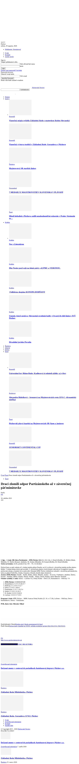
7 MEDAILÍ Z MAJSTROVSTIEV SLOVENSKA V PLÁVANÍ (36, 192)
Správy (7, 99)
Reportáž (12, 116)
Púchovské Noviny (24, 729)
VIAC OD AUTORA (25, 644)
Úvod (3, 475)
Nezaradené (13, 188)
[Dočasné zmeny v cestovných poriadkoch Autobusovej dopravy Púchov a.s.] (12, 662)
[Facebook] (4, 503)
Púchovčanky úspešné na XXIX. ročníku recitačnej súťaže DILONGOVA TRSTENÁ (37, 626)
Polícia (7, 350)
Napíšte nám (9, 725)
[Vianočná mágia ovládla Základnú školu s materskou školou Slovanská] (20, 115)
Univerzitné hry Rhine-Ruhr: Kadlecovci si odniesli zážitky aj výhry (37, 373)
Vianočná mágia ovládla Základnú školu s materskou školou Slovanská (39, 120)
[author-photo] (6, 636)
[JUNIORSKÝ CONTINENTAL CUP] (20, 441)
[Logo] (8, 93)
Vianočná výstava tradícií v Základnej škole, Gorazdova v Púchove (37, 144)
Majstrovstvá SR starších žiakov (22, 168)
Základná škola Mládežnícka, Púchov (17, 692)
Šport (11, 212)
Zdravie (7, 348)
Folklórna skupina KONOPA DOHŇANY (27, 292)
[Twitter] (11, 503)
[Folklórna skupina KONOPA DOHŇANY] (20, 286)
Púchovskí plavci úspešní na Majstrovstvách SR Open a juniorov (36, 423)
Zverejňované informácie (9, 664)
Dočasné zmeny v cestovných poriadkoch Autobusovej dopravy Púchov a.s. (32, 668)
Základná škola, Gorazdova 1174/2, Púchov (19, 716)
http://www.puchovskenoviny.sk (11, 640)
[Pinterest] (19, 503)
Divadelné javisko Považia (20, 342)
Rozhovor (12, 393)
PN (2, 494)
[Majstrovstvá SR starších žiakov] (20, 162)
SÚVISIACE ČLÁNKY (9, 644)
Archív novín (9, 57)
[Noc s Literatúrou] (20, 238)
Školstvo (12, 164)
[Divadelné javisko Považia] (20, 336)
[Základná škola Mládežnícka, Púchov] (12, 686)
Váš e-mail (23, 76)
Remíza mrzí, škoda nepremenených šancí (29, 624)
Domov (7, 97)
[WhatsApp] (26, 503)
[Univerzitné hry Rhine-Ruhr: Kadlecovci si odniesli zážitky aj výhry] (20, 367)
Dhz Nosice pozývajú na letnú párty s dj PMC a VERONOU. (34, 268)
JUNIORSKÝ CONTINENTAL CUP (25, 447)
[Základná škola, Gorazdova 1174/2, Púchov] (12, 710)
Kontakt (7, 55)
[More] (33, 503)
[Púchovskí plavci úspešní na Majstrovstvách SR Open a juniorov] (20, 417)
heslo (21, 66)
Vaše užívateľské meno (27, 64)
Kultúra (7, 222)
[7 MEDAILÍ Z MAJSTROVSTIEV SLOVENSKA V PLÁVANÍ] (20, 186)
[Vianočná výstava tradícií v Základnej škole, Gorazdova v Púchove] (20, 138)
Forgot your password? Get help (11, 70)
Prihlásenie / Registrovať (13, 49)
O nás (7, 53)
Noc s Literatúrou (16, 244)
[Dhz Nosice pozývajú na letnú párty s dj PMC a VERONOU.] (20, 262)
